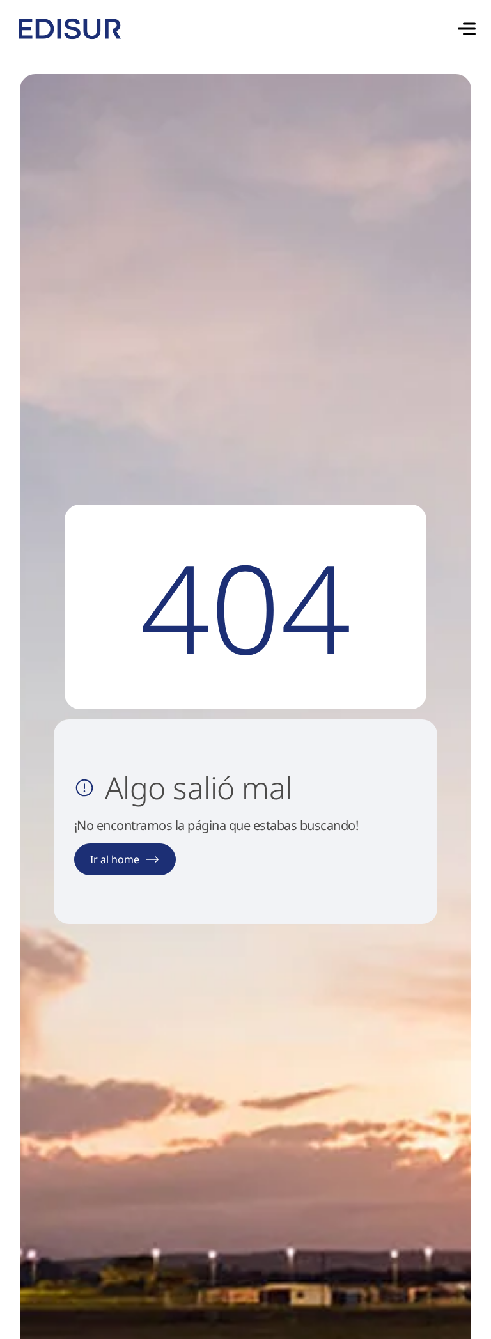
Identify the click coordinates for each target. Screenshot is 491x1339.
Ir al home (114, 859)
